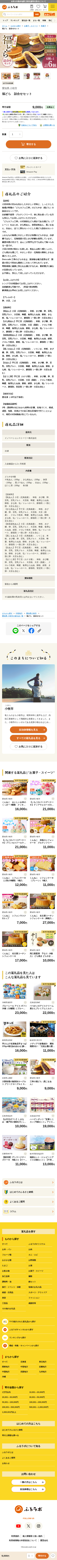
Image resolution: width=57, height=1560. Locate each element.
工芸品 (5, 1303)
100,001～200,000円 (38, 1402)
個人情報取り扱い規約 (32, 1536)
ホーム (4, 26)
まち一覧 (36, 20)
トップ (5, 20)
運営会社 (44, 1540)
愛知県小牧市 (31, 613)
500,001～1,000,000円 (38, 1407)
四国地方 (24, 1372)
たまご (5, 1265)
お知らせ (6, 1463)
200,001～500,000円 (11, 1407)
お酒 (30, 1265)
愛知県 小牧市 (9, 88)
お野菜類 (32, 1260)
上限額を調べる (49, 125)
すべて (5, 1244)
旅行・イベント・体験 (11, 1287)
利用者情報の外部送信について (23, 1540)
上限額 (32, 9)
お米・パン (6, 1249)
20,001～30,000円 (9, 1397)
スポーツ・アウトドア (37, 1292)
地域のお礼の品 (34, 1287)
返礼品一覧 (26, 20)
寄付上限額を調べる (10, 1435)
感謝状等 (32, 1303)
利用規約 (15, 1536)
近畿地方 (43, 1367)
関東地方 (6, 1367)
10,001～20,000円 (37, 1392)
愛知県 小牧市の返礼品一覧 (12, 616)
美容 (4, 1298)
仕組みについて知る (29, 125)
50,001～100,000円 (10, 1402)
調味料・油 (6, 1282)
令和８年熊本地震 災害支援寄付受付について (28, 1)
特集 (44, 20)
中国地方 (6, 1372)
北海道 (23, 1362)
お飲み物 (6, 1271)
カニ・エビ (33, 1255)
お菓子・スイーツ (31, 26)
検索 (37, 14)
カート (45, 9)
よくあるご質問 (8, 1458)
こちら (38, 114)
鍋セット (32, 1282)
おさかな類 (6, 1260)
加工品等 (6, 1276)
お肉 (30, 1249)
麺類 (30, 1276)
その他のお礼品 (8, 1308)
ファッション (34, 1298)
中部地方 (19, 613)
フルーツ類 (6, 1255)
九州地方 (43, 1372)
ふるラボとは (7, 1452)
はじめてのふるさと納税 (12, 1430)
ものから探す (15, 26)
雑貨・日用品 (7, 1292)
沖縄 (4, 1377)
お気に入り (38, 9)
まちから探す (7, 613)
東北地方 (43, 1362)
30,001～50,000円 (37, 1397)
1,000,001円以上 (9, 1412)
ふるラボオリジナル (36, 1244)
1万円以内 (6, 1392)
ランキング (14, 20)
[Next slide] (54, 20)
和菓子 (43, 26)
